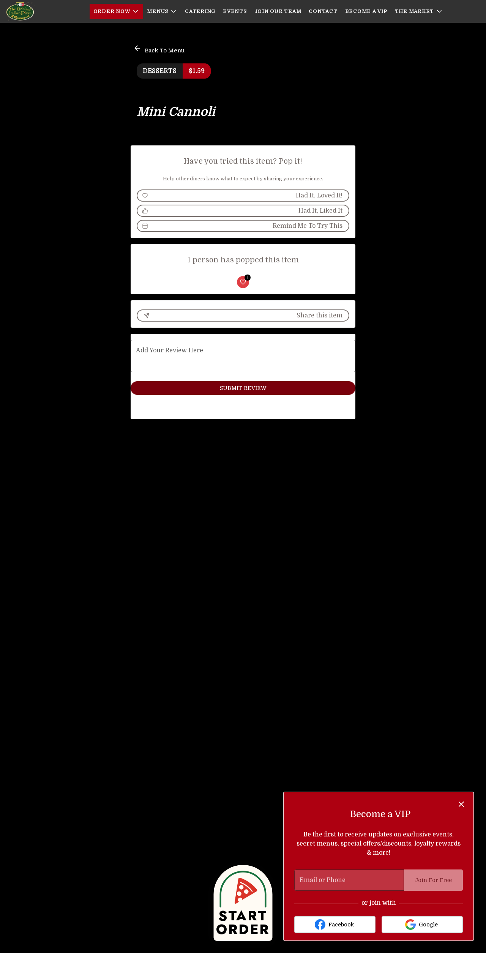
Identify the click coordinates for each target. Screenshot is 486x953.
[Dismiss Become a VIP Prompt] (461, 804)
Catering (200, 11)
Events (235, 11)
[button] (117, 11)
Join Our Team (277, 11)
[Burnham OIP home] (40, 11)
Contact (323, 11)
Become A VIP (366, 11)
